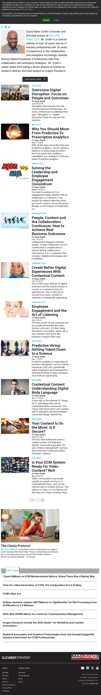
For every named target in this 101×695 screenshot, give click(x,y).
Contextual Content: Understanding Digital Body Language (50, 388)
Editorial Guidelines (8, 685)
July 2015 (36, 86)
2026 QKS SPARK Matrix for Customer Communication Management (43, 614)
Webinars (5, 675)
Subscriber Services (24, 668)
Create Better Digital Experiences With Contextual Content (49, 271)
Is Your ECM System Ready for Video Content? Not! (48, 466)
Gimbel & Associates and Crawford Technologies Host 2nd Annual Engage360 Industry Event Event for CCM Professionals (48, 636)
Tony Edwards (10, 549)
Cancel (20, 682)
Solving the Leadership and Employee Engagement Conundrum (45, 176)
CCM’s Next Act (12, 593)
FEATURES (37, 341)
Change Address (23, 675)
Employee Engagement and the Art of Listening (49, 310)
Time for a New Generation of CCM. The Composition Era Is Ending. (42, 585)
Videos (4, 679)
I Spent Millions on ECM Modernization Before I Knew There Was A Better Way (49, 576)
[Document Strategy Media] (16, 657)
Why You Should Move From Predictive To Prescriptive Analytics (50, 133)
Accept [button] (46, 20)
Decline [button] (56, 20)
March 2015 (38, 163)
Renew (20, 679)
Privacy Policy (27, 9)
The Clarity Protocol (16, 546)
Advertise (5, 672)
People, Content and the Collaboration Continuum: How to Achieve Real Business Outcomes (49, 226)
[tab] (12, 570)
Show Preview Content (33, 79)
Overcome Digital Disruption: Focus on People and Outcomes (50, 94)
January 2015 (39, 263)
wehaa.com (94, 683)
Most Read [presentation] (12, 570)
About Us (5, 682)
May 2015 (36, 125)
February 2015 (39, 213)
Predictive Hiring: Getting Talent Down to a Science (49, 349)
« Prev (32, 500)
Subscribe (21, 672)
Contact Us (5, 691)
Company (4, 668)
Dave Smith (40, 101)
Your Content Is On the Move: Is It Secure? (47, 427)
